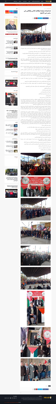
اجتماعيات (45, 8)
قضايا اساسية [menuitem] (25, 1)
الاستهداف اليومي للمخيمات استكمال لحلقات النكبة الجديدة (9, 129)
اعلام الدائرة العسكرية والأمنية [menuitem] (36, 1)
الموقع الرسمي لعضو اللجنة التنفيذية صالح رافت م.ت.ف (11, 402)
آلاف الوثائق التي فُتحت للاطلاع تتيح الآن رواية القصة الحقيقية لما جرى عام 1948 (9, 151)
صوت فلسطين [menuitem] (15, 1)
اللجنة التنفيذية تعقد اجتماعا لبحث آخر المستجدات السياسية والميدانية (9, 48)
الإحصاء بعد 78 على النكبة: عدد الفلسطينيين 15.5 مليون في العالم (9, 142)
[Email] (35, 18)
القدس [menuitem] (29, 1)
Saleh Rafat (16, 106)
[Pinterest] (36, 18)
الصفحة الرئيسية (49, 8)
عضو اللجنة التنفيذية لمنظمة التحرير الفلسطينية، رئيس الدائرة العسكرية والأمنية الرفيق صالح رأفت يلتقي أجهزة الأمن (12, 179)
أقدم (20, 392)
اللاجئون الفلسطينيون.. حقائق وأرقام (9, 133)
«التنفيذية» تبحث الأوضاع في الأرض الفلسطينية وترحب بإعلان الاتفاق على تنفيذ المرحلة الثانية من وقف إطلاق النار (9, 42)
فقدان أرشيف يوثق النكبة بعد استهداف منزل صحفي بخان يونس (9, 146)
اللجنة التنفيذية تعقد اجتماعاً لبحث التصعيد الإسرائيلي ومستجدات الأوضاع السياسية (9, 52)
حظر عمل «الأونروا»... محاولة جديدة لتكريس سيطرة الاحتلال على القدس (9, 125)
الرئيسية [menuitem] (42, 1)
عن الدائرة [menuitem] (20, 1)
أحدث (50, 392)
